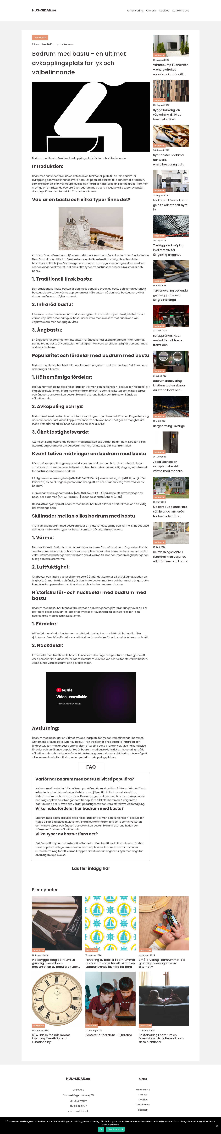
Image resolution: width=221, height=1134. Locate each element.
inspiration (159, 55)
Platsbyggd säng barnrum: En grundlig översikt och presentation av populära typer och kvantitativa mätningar (55, 963)
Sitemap (143, 1109)
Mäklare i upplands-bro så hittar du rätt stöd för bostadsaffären (170, 511)
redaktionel (40, 37)
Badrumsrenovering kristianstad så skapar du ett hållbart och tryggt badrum (169, 385)
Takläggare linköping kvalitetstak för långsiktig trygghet (168, 250)
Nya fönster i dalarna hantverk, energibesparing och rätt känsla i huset (168, 160)
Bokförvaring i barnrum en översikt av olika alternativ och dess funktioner (161, 1038)
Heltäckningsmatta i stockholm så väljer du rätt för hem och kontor (170, 556)
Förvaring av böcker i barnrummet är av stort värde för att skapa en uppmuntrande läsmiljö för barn (110, 963)
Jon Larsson (66, 44)
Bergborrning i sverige (169, 426)
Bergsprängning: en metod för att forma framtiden (168, 340)
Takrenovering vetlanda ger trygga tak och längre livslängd (170, 295)
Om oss (151, 10)
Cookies (164, 10)
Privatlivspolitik (115, 1129)
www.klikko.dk (81, 1111)
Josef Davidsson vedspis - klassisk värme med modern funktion (167, 466)
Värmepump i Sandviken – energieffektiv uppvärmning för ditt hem (170, 70)
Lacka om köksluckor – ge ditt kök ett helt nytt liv (170, 205)
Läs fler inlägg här (91, 868)
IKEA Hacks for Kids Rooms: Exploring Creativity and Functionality (51, 1038)
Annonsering (135, 10)
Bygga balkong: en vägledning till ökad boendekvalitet (167, 114)
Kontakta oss (180, 10)
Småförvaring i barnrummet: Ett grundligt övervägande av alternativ (162, 963)
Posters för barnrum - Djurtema (108, 1035)
